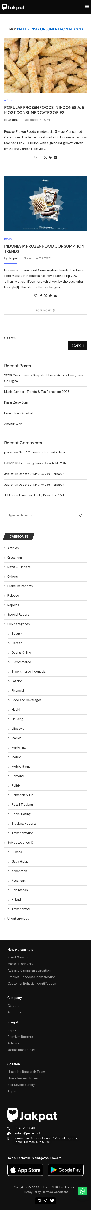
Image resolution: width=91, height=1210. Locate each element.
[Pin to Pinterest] (50, 157)
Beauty (17, 633)
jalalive (8, 452)
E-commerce (21, 662)
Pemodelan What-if (18, 413)
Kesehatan (19, 871)
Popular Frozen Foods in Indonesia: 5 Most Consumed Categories (44, 110)
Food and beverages (27, 700)
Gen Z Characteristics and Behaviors (44, 452)
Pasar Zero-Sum (16, 402)
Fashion (17, 681)
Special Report (18, 614)
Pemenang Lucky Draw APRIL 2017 (42, 463)
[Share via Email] (55, 157)
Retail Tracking (22, 804)
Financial (18, 690)
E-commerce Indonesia (29, 671)
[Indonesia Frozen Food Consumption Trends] (45, 203)
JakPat (9, 474)
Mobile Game (21, 766)
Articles (13, 548)
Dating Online (21, 652)
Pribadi (16, 899)
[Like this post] (35, 157)
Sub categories (18, 624)
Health (16, 709)
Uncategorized (18, 918)
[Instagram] (45, 1200)
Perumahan (20, 890)
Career (17, 643)
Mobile (16, 757)
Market (17, 738)
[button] (82, 1191)
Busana (17, 852)
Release (13, 595)
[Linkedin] (38, 1200)
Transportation (22, 833)
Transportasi (21, 909)
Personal (18, 776)
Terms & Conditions (55, 1192)
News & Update (19, 567)
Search (10, 338)
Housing (17, 719)
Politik (16, 785)
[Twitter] (52, 1200)
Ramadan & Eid (22, 795)
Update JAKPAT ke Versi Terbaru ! (41, 474)
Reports (13, 605)
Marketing (19, 747)
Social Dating (21, 814)
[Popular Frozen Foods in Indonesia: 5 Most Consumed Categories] (45, 65)
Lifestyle (18, 728)
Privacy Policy (32, 1192)
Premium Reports (20, 586)
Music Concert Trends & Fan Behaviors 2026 (36, 392)
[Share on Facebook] (41, 157)
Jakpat (13, 120)
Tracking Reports (24, 823)
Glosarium (14, 558)
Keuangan (19, 880)
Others (12, 577)
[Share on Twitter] (45, 157)
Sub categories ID (20, 842)
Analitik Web (13, 424)
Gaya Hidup (20, 861)
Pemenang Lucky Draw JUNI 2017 (41, 495)
